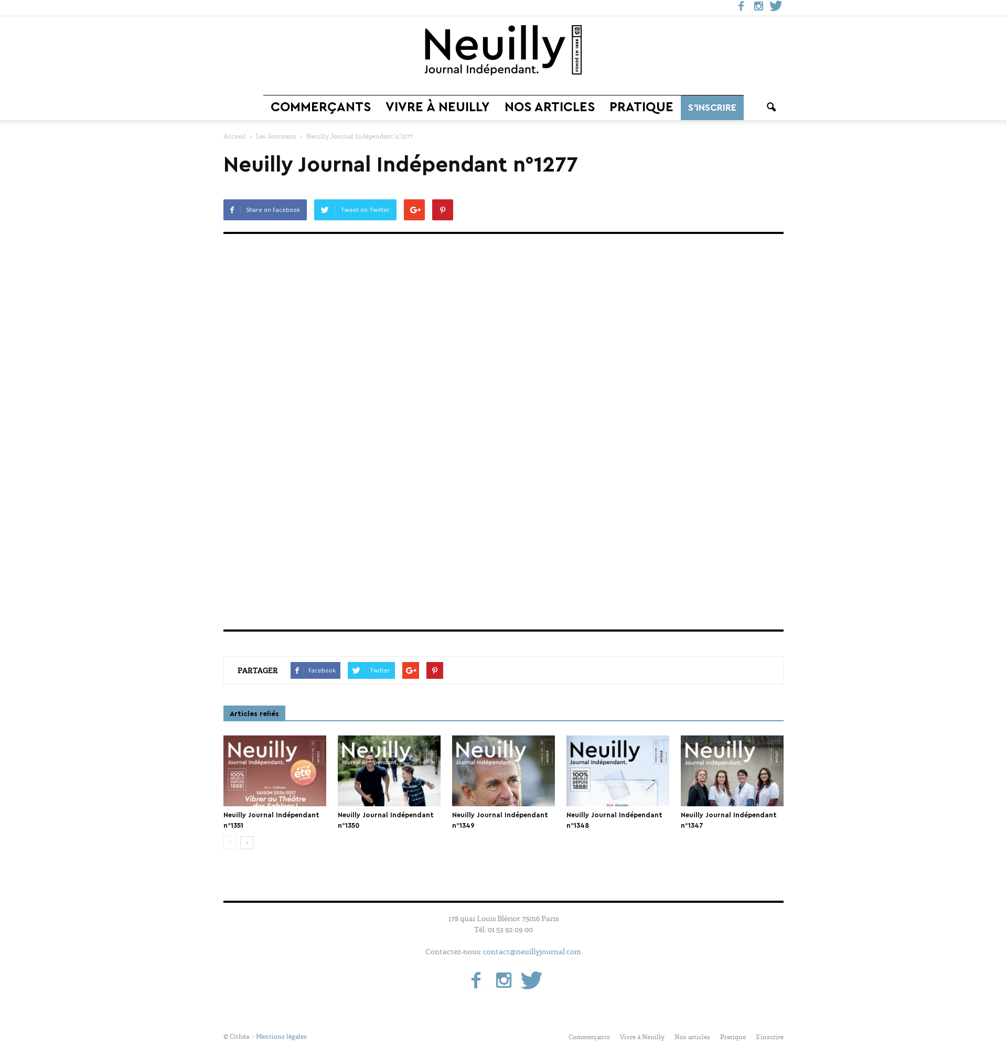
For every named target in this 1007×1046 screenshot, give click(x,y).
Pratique (641, 107)
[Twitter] (776, 8)
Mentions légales (281, 1036)
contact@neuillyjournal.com (532, 951)
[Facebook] (741, 8)
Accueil (234, 136)
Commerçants (321, 107)
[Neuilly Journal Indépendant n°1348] (617, 770)
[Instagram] (758, 8)
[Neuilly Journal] (503, 51)
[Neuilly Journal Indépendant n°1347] (732, 770)
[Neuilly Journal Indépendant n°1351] (274, 770)
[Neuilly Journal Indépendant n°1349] (503, 770)
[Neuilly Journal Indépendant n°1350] (389, 770)
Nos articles (550, 107)
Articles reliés (254, 714)
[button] (771, 107)
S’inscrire (712, 107)
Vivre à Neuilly (437, 107)
